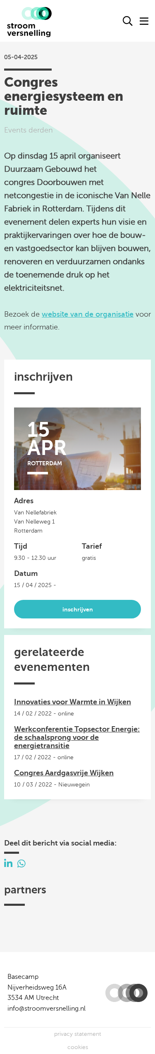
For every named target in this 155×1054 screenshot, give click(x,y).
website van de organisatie (88, 314)
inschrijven (77, 609)
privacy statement (77, 1034)
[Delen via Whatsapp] (21, 864)
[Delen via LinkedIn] (8, 864)
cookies (77, 1047)
